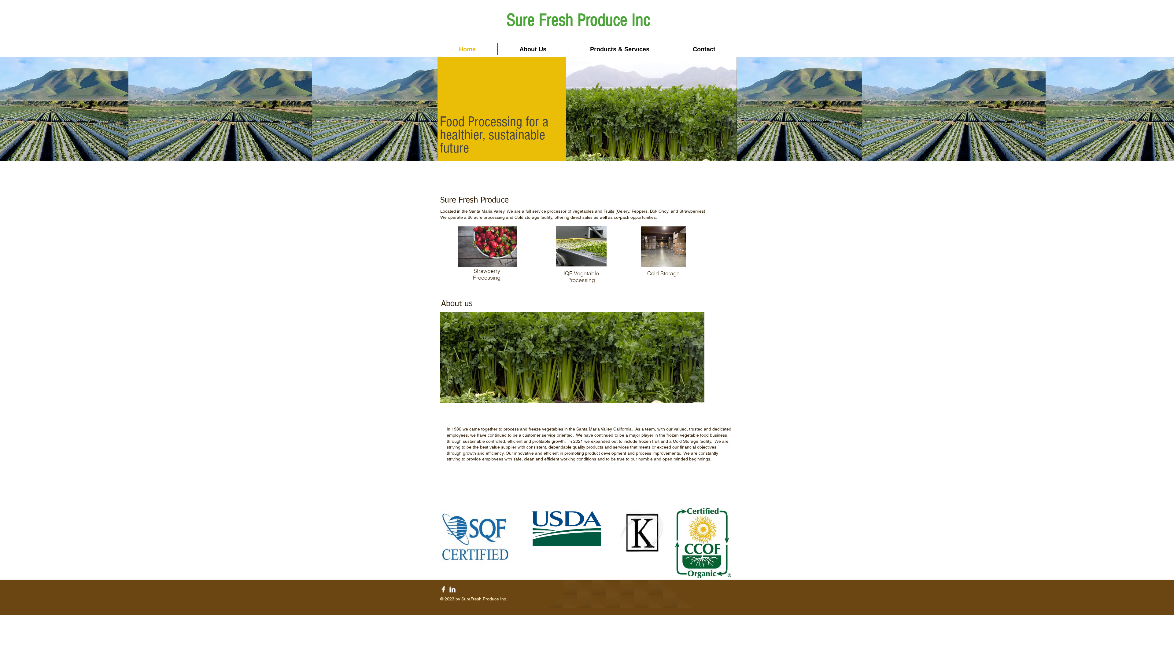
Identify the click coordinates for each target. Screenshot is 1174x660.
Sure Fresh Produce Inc (578, 20)
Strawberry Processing (486, 274)
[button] (619, 49)
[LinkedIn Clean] (452, 589)
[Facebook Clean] (443, 589)
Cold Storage (663, 273)
